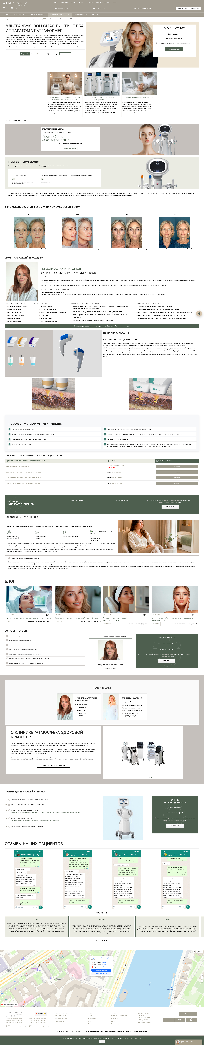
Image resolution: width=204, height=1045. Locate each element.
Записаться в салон (171, 1014)
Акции (81, 2)
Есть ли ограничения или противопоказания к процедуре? (26, 663)
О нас (55, 2)
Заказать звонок (174, 49)
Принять (102, 1042)
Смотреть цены (65, 54)
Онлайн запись (195, 8)
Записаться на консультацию (53, 766)
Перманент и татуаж (37, 14)
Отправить (166, 661)
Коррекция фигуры (80, 14)
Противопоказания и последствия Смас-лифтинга (28, 618)
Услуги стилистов (60, 1015)
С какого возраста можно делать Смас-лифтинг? (76, 618)
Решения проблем (117, 1024)
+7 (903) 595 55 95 (144, 1017)
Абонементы (89, 2)
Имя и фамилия (174, 34)
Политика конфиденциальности (14, 1020)
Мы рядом (141, 1015)
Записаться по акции (70, 148)
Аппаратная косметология (59, 14)
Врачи (56, 1024)
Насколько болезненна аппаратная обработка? (23, 649)
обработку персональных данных (179, 43)
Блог (89, 1021)
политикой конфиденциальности (177, 44)
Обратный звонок (182, 8)
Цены (113, 1021)
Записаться (177, 466)
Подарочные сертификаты (103, 2)
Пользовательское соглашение (14, 1022)
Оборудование (64, 2)
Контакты (95, 14)
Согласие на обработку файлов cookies (16, 1026)
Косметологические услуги (63, 1013)
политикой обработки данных (133, 1038)
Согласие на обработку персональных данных (16, 1024)
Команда (73, 2)
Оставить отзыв (102, 913)
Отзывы (115, 2)
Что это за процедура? (16, 636)
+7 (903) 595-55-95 (138, 8)
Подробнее (10, 621)
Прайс (7, 14)
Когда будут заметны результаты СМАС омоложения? (25, 654)
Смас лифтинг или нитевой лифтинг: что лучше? (115, 619)
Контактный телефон (174, 38)
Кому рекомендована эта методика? (20, 640)
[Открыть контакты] (199, 313)
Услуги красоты (19, 14)
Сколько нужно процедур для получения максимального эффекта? (29, 658)
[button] (149, 777)
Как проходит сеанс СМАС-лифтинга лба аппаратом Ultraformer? (28, 645)
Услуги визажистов (61, 1018)
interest (189, 1014)
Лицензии (91, 1024)
